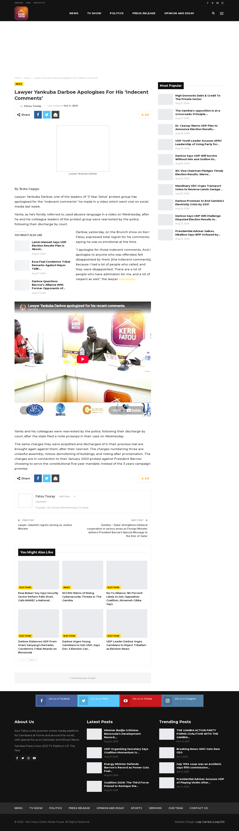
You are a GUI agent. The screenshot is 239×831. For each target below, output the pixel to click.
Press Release (144, 13)
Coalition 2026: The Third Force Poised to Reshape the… (126, 784)
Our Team (175, 808)
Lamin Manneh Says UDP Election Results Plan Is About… (49, 245)
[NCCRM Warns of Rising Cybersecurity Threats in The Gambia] (82, 575)
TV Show (94, 13)
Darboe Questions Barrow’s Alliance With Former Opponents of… (48, 285)
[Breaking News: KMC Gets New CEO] (166, 752)
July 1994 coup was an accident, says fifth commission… (199, 765)
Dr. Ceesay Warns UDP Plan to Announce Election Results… (196, 127)
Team (28, 3)
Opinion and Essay (179, 13)
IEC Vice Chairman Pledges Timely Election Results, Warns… (199, 172)
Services (19, 3)
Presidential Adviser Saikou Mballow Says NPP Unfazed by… (197, 232)
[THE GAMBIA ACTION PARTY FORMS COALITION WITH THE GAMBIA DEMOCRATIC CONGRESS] (166, 734)
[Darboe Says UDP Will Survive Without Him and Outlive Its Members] (165, 159)
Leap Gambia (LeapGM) (209, 821)
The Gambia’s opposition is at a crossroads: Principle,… (197, 112)
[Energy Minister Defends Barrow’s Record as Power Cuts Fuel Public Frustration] (94, 767)
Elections (25, 587)
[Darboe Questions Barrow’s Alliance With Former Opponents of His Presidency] (22, 285)
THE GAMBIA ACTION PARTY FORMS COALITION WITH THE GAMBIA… (197, 734)
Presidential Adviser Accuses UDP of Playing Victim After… (200, 780)
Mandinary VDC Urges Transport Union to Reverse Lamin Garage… (198, 187)
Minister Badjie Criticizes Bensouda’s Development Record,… (122, 734)
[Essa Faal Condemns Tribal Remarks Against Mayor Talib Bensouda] (22, 265)
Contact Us (39, 3)
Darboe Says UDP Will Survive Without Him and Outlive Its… (196, 157)
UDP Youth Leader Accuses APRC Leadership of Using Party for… (198, 142)
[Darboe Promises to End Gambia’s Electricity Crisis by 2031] (165, 204)
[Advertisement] (119, 47)
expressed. (127, 279)
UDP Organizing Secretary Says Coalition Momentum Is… (126, 750)
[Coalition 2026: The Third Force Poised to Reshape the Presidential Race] (94, 786)
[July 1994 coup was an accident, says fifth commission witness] (166, 767)
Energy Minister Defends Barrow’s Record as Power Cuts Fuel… (126, 767)
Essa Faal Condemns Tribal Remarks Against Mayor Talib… (51, 265)
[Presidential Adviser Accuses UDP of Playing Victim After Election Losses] (166, 783)
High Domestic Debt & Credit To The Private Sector (197, 97)
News (73, 13)
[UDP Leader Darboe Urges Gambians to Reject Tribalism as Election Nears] (126, 623)
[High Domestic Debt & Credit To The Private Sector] (165, 99)
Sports (136, 808)
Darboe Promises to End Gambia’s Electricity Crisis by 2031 (199, 202)
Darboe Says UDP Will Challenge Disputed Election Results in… (198, 217)
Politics (117, 13)
